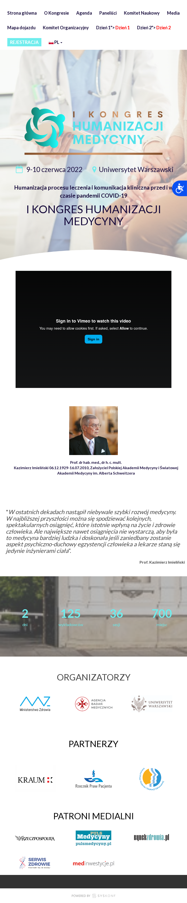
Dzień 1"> (113, 27)
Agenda (84, 13)
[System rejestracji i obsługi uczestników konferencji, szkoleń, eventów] (93, 896)
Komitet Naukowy (142, 13)
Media (173, 13)
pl (57, 42)
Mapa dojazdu (21, 27)
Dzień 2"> (154, 27)
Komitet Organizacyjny (66, 27)
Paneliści (108, 13)
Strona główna (22, 13)
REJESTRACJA (24, 42)
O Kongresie (56, 13)
